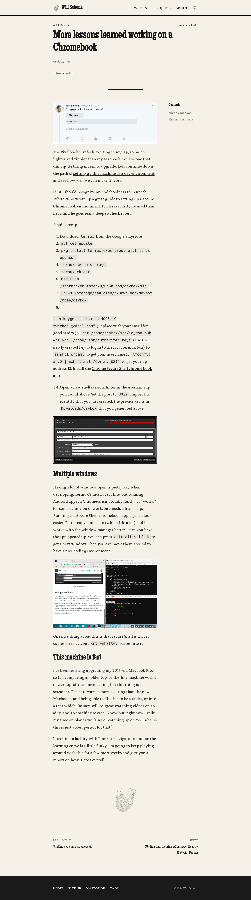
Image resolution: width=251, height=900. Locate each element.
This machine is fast (181, 119)
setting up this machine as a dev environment (114, 173)
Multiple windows (180, 112)
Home (58, 888)
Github (74, 888)
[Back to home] (125, 799)
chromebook (63, 73)
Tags (114, 888)
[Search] (195, 8)
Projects (162, 8)
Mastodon (96, 888)
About (182, 8)
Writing (142, 8)
